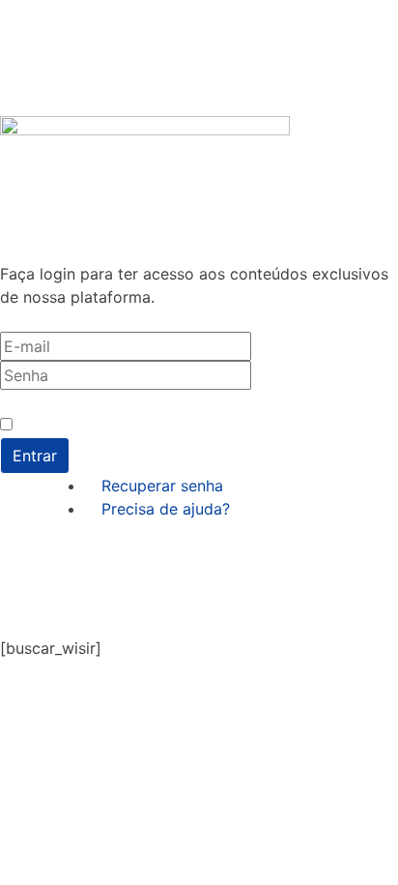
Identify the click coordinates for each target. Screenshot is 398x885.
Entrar (35, 455)
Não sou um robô (73, 425)
